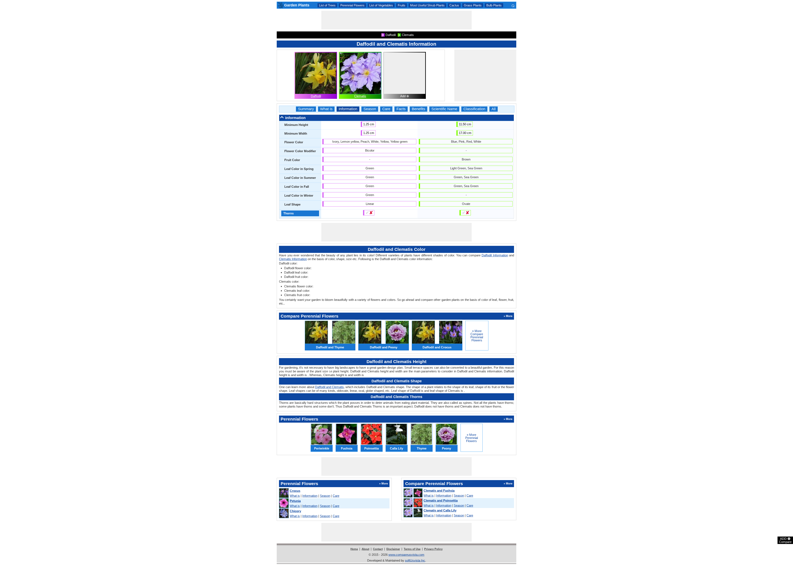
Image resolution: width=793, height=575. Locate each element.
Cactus (454, 5)
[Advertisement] (396, 20)
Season (369, 109)
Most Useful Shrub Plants (427, 5)
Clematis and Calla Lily (440, 510)
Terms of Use (412, 549)
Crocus (295, 491)
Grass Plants (473, 5)
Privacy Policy (433, 549)
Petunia (295, 501)
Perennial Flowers (352, 5)
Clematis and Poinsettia (441, 500)
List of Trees (327, 5)
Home (354, 549)
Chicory (295, 511)
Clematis (360, 96)
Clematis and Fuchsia (439, 490)
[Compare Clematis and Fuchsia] (413, 493)
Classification (474, 109)
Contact (378, 549)
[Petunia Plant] (283, 503)
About (365, 549)
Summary (306, 109)
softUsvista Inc (415, 560)
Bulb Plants (494, 5)
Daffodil (316, 96)
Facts (401, 109)
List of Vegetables (381, 5)
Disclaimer (393, 549)
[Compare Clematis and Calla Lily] (413, 513)
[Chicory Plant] (283, 513)
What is (326, 109)
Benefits (418, 109)
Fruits (401, 5)
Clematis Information (293, 259)
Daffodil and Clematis (329, 387)
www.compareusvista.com (406, 554)
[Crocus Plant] (283, 493)
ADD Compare (785, 540)
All (493, 109)
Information (348, 109)
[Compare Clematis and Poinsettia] (413, 503)
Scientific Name (444, 109)
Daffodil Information (495, 255)
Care (386, 109)
